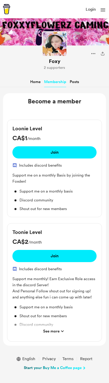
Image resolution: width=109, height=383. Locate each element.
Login (91, 9)
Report (86, 358)
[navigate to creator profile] (54, 44)
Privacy (49, 358)
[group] (54, 168)
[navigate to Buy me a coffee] (6, 9)
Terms (68, 358)
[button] (103, 10)
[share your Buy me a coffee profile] (102, 54)
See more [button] (51, 331)
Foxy (54, 61)
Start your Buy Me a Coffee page (53, 367)
